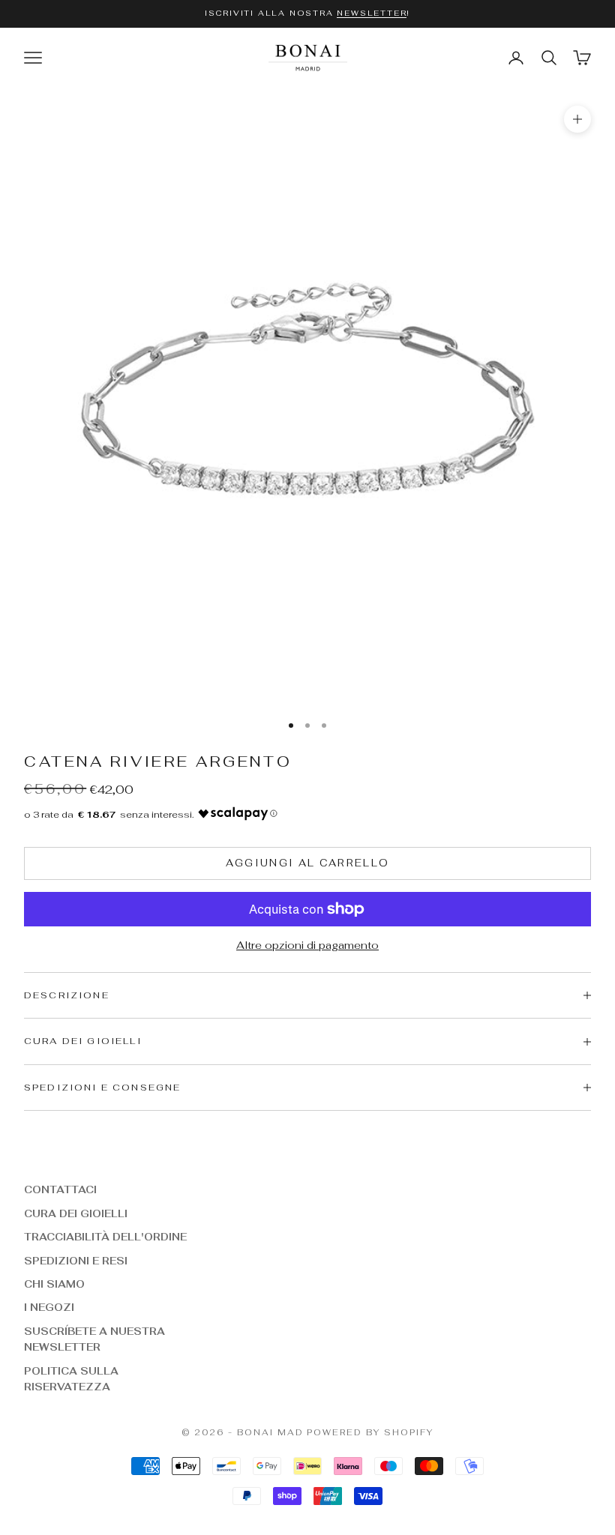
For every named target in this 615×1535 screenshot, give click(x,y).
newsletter (371, 13)
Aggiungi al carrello (308, 863)
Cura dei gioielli (76, 1213)
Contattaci (60, 1189)
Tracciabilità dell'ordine (105, 1237)
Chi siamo (54, 1284)
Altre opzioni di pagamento (307, 945)
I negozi (49, 1307)
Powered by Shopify (370, 1432)
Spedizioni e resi (76, 1261)
